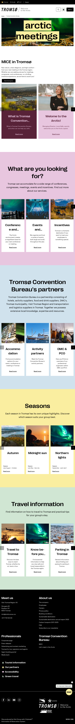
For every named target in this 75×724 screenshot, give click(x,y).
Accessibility (12, 672)
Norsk (27, 2)
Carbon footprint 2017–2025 (48, 622)
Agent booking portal (8, 652)
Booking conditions (45, 614)
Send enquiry (8, 81)
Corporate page (6, 640)
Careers (41, 608)
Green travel (11, 676)
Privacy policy (43, 611)
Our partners (12, 667)
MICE (41, 644)
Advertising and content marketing (13, 646)
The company (43, 602)
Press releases (6, 643)
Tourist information (15, 662)
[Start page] (15, 9)
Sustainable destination (47, 616)
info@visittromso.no (8, 614)
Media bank (5, 655)
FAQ (40, 625)
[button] (73, 109)
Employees (42, 605)
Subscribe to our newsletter (48, 628)
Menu (70, 9)
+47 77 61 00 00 (6, 618)
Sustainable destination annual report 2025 (54, 619)
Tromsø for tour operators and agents (14, 649)
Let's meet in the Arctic (47, 647)
